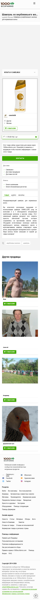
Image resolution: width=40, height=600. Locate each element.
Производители (16, 497)
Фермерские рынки (29, 497)
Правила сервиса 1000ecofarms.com (14, 550)
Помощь (31, 550)
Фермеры (5, 494)
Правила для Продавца (9, 538)
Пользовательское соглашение (12, 541)
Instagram (27, 481)
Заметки (21, 522)
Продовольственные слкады (11, 500)
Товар (6, 195)
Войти (4, 491)
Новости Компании (8, 522)
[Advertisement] (20, 47)
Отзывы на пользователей (25, 525)
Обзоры (21, 195)
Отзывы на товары (8, 525)
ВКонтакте (27, 475)
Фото (34, 519)
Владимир (6, 395)
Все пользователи (25, 491)
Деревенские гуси (8, 443)
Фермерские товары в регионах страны (15, 528)
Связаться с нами (10, 475)
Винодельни (27, 500)
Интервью (19, 519)
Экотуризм (21, 503)
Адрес (13, 195)
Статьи (12, 519)
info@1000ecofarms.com (10, 587)
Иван (4, 299)
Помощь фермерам (8, 509)
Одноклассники (29, 478)
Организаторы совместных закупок (22, 494)
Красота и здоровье (8, 503)
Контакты (20, 158)
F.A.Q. (10, 553)
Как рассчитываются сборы (11, 547)
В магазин (12, 128)
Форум (4, 553)
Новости (5, 519)
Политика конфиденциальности (12, 544)
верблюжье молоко (13, 243)
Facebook (9, 478)
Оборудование (7, 506)
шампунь (26, 243)
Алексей (5, 347)
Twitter (8, 481)
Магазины (5, 497)
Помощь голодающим (21, 506)
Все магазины (12, 491)
